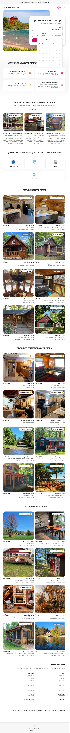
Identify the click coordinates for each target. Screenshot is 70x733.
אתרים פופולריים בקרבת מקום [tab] (24, 668)
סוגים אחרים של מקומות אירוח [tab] (41, 668)
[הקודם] (38, 109)
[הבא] (30, 109)
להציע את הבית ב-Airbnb (11, 7)
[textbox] (55, 35)
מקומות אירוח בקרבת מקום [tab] (58, 668)
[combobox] (47, 29)
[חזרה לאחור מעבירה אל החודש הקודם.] (59, 39)
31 (56, 64)
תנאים (31, 730)
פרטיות (36, 730)
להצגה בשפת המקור (25, 2)
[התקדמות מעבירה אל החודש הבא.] (39, 39)
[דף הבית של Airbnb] (61, 7)
